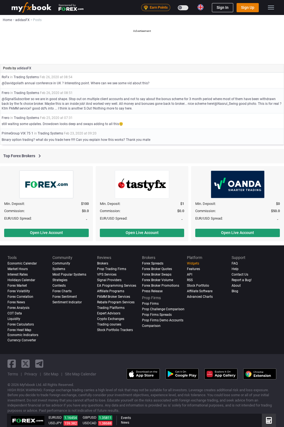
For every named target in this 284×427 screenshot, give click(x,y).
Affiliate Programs (110, 291)
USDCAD (90, 423)
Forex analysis (18, 308)
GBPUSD (90, 417)
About (236, 286)
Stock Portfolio (198, 286)
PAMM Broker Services (113, 297)
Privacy (30, 374)
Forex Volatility (18, 291)
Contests (59, 286)
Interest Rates (17, 274)
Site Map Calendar (80, 374)
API (189, 274)
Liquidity (13, 319)
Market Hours (17, 269)
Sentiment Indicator (67, 302)
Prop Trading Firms (111, 269)
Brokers (102, 263)
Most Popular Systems (69, 274)
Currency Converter (21, 340)
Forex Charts (62, 291)
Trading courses (109, 324)
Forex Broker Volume (157, 280)
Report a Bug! (242, 280)
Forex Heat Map (19, 330)
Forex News (16, 302)
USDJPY (55, 423)
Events (126, 418)
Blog (235, 291)
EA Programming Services (116, 286)
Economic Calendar (22, 263)
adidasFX (24, 68)
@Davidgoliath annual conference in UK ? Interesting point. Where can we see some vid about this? (75, 83)
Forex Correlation (20, 297)
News (125, 423)
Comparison (151, 326)
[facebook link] (11, 363)
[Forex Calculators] (269, 420)
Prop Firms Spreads (157, 315)
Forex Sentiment (64, 297)
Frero (5, 93)
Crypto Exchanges (110, 319)
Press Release (152, 291)
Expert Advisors (108, 313)
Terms (12, 374)
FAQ (235, 263)
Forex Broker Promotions (160, 286)
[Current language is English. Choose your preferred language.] (200, 7)
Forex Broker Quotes (157, 269)
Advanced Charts (200, 297)
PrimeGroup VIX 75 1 (17, 133)
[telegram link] (39, 363)
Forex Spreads (152, 263)
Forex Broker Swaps (156, 274)
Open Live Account (46, 232)
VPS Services (106, 274)
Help (235, 269)
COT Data (14, 313)
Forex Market (17, 286)
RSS (190, 280)
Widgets (193, 263)
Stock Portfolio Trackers (115, 330)
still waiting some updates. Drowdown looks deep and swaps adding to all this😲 (62, 124)
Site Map (51, 374)
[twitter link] (25, 363)
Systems (58, 269)
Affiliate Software (199, 291)
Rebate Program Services (116, 302)
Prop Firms (150, 304)
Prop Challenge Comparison (163, 309)
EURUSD (55, 417)
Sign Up (247, 7)
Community (61, 263)
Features (193, 269)
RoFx (5, 77)
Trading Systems (26, 77)
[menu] (271, 7)
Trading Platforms (111, 308)
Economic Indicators (22, 335)
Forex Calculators (20, 324)
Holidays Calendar (21, 280)
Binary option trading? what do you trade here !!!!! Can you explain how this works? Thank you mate (76, 140)
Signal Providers (109, 280)
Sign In (223, 7)
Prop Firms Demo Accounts (162, 320)
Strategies (59, 280)
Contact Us (240, 274)
